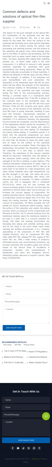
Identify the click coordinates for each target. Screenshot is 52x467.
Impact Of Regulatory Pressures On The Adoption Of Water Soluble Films (39, 351)
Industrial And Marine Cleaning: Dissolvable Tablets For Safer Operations (39, 357)
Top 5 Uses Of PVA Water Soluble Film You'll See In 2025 (16, 351)
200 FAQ (17, 345)
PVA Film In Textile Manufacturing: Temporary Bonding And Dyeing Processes (14, 362)
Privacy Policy (29, 345)
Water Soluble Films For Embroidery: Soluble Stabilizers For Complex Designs (39, 362)
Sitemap (35, 459)
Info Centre (7, 345)
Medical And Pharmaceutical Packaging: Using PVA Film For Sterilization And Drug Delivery (14, 357)
